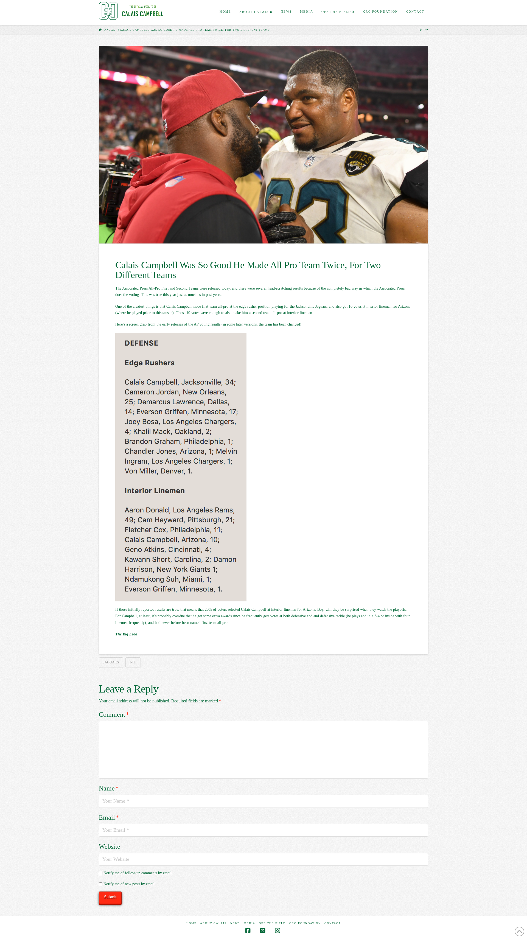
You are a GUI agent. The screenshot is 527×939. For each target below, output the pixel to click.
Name (109, 788)
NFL (133, 662)
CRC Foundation (305, 923)
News (235, 923)
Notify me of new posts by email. (129, 884)
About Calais (213, 923)
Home (191, 923)
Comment (114, 714)
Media (249, 923)
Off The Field (272, 923)
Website (109, 846)
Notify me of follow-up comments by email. (138, 873)
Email (109, 817)
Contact (332, 923)
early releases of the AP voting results (191, 324)
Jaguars (111, 662)
